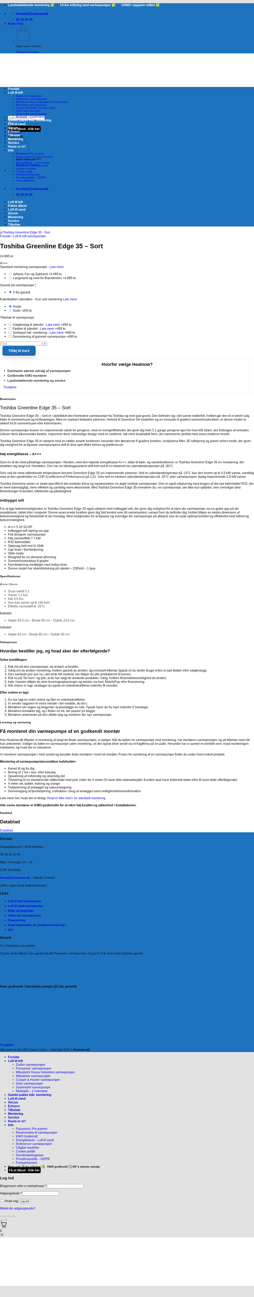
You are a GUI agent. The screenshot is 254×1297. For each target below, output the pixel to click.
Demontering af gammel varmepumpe (45, 336)
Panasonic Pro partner (31, 1128)
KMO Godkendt (25, 159)
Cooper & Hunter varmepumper (36, 107)
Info (11, 150)
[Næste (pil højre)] (5, 1220)
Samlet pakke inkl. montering (29, 120)
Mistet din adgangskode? (17, 1208)
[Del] (9, 1216)
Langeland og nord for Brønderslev (44, 278)
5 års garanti (21, 292)
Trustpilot (9, 387)
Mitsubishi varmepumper (31, 104)
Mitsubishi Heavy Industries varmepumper (42, 101)
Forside (13, 89)
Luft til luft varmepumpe (29, 236)
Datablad (6, 830)
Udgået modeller (26, 168)
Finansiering (16, 920)
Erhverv (14, 131)
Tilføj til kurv (19, 351)
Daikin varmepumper (29, 95)
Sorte (22, 310)
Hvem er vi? (17, 1121)
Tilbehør (14, 135)
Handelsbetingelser (28, 174)
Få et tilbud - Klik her (24, 129)
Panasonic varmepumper (31, 98)
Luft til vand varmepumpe (25, 906)
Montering (15, 139)
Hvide (16, 306)
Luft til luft (15, 92)
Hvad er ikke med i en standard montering (76, 798)
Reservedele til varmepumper (34, 156)
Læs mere (57, 267)
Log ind (24, 1201)
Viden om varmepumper (24, 915)
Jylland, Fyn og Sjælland (37, 274)
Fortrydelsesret (25, 180)
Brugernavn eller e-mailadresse (23, 1186)
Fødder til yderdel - (39, 328)
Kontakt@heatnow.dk (15, 877)
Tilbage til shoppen (27, 51)
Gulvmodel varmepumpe (31, 113)
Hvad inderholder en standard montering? (37, 925)
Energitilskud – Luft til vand (33, 162)
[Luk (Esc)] (13, 1216)
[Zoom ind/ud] (1, 1216)
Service (13, 143)
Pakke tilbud (17, 205)
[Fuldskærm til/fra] (5, 1216)
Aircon (13, 127)
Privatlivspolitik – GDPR (30, 177)
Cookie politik (24, 171)
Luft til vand (17, 124)
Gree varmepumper (28, 110)
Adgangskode (11, 1193)
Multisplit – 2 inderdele (30, 116)
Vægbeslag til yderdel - (42, 324)
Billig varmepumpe (21, 910)
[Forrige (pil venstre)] (1, 1220)
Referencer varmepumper (32, 165)
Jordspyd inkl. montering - (44, 332)
